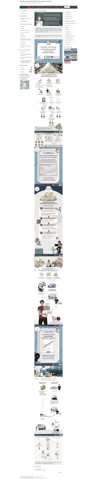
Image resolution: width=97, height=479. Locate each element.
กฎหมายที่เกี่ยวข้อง (67, 33)
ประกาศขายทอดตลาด (68, 12)
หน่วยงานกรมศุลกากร (50, 7)
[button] (37, 19)
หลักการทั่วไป (22, 26)
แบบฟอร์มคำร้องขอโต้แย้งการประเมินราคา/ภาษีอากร (26, 55)
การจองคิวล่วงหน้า (23, 13)
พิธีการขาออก (22, 34)
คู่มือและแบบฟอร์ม (67, 42)
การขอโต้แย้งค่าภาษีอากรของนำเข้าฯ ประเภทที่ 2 (25, 47)
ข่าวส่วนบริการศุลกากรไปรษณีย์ (40, 469)
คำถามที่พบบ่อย (22, 44)
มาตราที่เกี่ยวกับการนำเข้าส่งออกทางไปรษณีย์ (25, 19)
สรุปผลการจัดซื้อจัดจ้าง (68, 18)
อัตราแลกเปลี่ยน (67, 44)
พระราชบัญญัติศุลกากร (23, 21)
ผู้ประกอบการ (67, 25)
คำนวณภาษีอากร (22, 42)
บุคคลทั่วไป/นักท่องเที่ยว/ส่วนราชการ (70, 23)
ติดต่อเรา (61, 7)
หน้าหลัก (29, 7)
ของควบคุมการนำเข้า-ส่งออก (69, 40)
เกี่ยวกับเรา (33, 7)
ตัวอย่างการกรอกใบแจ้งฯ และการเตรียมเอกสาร (25, 58)
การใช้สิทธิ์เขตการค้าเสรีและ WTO (70, 35)
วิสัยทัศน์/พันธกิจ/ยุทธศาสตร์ (40, 7)
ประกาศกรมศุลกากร (68, 31)
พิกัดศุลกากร (67, 27)
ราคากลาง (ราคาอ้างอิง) (68, 16)
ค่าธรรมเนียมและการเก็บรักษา (24, 30)
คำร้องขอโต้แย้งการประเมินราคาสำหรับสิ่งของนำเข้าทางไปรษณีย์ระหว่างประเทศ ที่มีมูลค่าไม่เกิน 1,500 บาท (26, 61)
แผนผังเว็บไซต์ (56, 7)
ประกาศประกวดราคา (68, 14)
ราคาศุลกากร (67, 29)
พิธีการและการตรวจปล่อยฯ (24, 32)
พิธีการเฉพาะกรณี (23, 36)
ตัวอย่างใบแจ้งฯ (22, 52)
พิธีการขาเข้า (22, 28)
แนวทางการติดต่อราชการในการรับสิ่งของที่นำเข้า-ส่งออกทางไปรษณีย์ (25, 39)
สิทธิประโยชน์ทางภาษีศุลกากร (69, 38)
